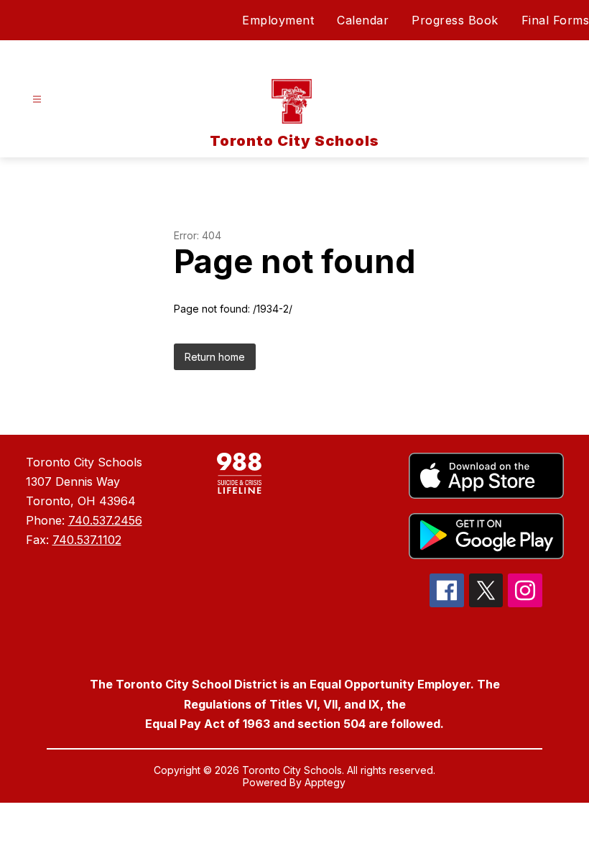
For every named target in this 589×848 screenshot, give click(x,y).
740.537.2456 (105, 520)
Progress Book (455, 20)
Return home (215, 357)
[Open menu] (37, 99)
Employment (278, 20)
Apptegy (325, 782)
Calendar (363, 20)
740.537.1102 (86, 540)
